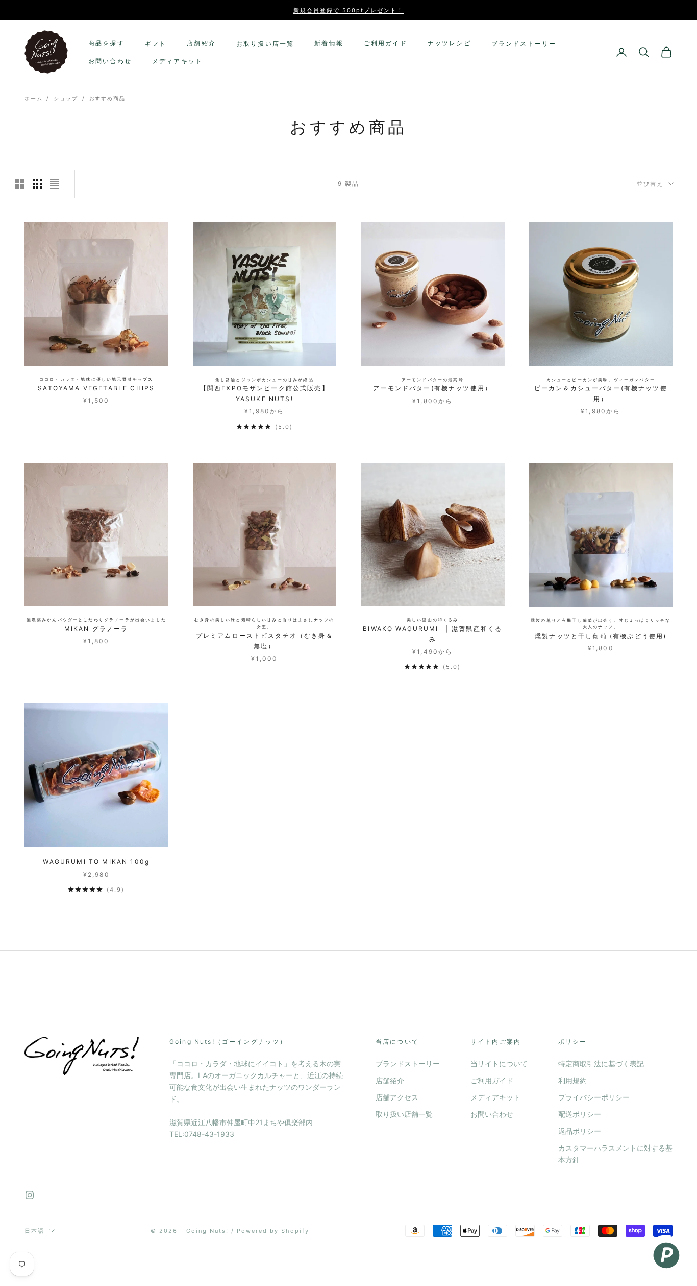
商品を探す (106, 43)
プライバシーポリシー (594, 1097)
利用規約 (572, 1080)
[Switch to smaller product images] (37, 184)
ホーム (33, 98)
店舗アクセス (397, 1097)
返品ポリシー (579, 1131)
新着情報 (328, 43)
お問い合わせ (110, 61)
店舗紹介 (201, 43)
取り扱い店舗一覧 (404, 1114)
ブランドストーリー (523, 44)
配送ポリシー (579, 1114)
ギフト (155, 44)
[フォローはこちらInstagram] (29, 1195)
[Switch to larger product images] (19, 184)
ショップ (66, 98)
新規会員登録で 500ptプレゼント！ (348, 10)
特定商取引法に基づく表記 (601, 1063)
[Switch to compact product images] (54, 184)
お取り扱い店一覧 (265, 44)
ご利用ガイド (385, 43)
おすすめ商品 (107, 98)
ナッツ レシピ (449, 43)
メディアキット (177, 61)
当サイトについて (499, 1063)
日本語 (34, 1230)
